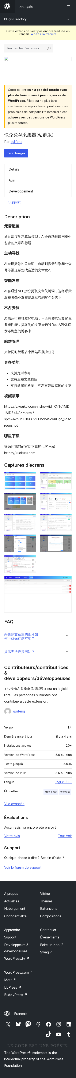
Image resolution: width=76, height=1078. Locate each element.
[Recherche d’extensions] (49, 48)
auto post (51, 791)
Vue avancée (14, 804)
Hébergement (14, 908)
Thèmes (46, 901)
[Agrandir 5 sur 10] (30, 519)
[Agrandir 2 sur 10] (66, 478)
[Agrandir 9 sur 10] (30, 561)
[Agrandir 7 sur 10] (30, 540)
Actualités (11, 901)
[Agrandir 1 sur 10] (30, 478)
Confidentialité (15, 916)
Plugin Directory (15, 19)
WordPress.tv (16, 958)
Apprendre (12, 930)
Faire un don (52, 945)
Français (20, 1014)
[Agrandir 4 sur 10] (66, 498)
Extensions (48, 908)
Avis (12, 180)
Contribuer (48, 930)
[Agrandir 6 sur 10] (66, 519)
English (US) (63, 782)
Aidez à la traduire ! (44, 34)
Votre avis (12, 836)
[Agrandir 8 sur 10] (66, 540)
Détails (14, 169)
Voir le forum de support (23, 867)
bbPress (12, 987)
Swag (46, 952)
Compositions (50, 916)
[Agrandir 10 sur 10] (66, 582)
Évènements (49, 937)
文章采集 (65, 791)
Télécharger (16, 153)
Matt (10, 980)
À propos (11, 893)
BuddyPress (15, 995)
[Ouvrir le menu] (69, 6)
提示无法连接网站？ (19, 652)
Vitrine (45, 893)
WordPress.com (18, 972)
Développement (21, 191)
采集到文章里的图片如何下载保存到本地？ (21, 636)
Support (14, 202)
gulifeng (16, 142)
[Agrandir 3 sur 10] (30, 498)
